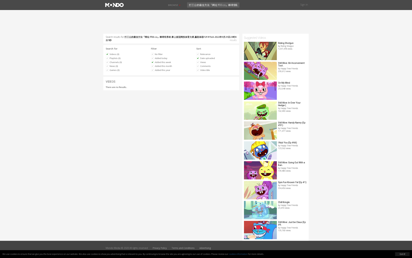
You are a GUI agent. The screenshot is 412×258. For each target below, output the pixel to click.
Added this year (162, 70)
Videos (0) (114, 54)
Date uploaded (207, 58)
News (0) (114, 66)
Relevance (205, 54)
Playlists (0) (115, 58)
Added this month (163, 66)
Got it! (402, 254)
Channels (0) (116, 62)
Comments (205, 66)
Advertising (205, 247)
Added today (161, 58)
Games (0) (114, 70)
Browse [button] (173, 5)
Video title (205, 70)
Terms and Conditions (183, 247)
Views (203, 62)
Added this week (163, 62)
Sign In (304, 4)
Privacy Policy (160, 247)
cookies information (238, 254)
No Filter (159, 54)
